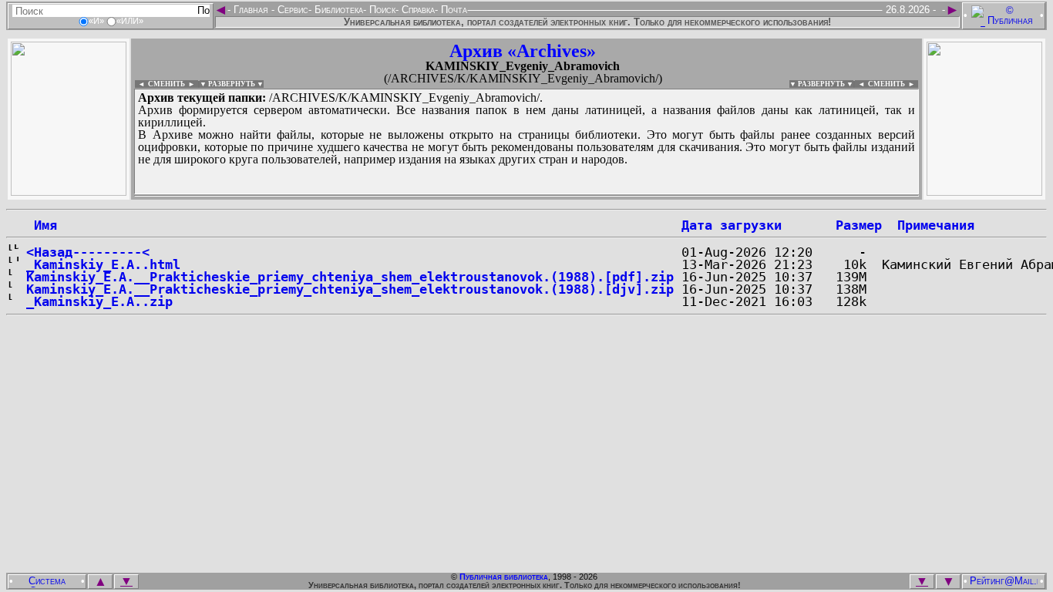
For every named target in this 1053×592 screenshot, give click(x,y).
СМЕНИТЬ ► (893, 84)
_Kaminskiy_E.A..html (103, 264)
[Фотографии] (68, 191)
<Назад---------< (88, 252)
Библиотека (337, 10)
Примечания (935, 225)
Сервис (291, 10)
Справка (417, 10)
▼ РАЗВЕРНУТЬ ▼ (232, 84)
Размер (859, 225)
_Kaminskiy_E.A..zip (99, 301)
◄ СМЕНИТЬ (160, 84)
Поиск (380, 10)
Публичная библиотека (503, 576)
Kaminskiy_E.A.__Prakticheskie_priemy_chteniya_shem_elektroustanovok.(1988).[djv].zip (350, 289)
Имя (41, 225)
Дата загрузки (731, 225)
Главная (250, 10)
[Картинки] (984, 191)
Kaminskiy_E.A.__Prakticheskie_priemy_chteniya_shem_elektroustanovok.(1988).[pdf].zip (350, 276)
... (508, 196)
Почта (452, 10)
